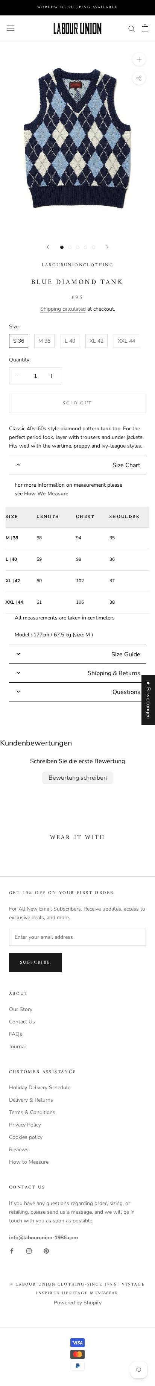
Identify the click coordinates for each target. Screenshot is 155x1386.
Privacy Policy (25, 1124)
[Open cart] (145, 28)
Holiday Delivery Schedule (39, 1087)
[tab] (77, 465)
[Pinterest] (46, 1250)
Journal (17, 1046)
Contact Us (22, 1021)
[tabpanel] (77, 560)
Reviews (19, 1149)
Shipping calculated (63, 309)
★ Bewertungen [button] (148, 700)
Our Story (20, 1009)
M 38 (44, 341)
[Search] (131, 28)
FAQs (15, 1034)
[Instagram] (29, 1250)
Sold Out (77, 403)
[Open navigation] (10, 28)
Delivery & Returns (31, 1100)
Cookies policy (26, 1137)
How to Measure (29, 1162)
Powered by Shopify (78, 1302)
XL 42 (96, 341)
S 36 (18, 341)
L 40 (70, 341)
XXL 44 (126, 341)
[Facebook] (11, 1250)
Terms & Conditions (32, 1112)
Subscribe (35, 963)
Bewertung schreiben (78, 778)
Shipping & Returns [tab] (114, 673)
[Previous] (48, 247)
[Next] (107, 247)
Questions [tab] (126, 692)
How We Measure (46, 493)
